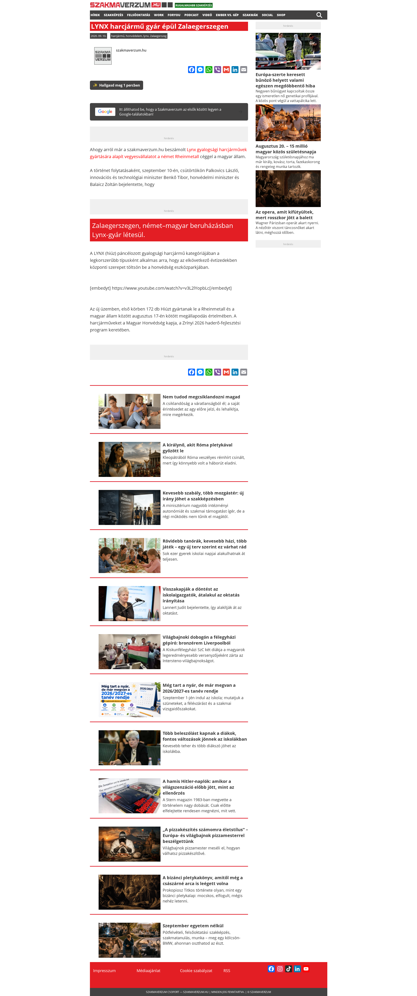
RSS (226, 970)
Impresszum (104, 970)
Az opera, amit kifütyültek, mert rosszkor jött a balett (285, 215)
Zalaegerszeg (158, 36)
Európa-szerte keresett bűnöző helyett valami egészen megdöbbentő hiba (285, 80)
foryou (174, 14)
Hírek (95, 14)
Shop (281, 14)
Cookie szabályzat (196, 970)
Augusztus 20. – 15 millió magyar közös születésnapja (286, 149)
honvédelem (134, 36)
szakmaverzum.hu (131, 50)
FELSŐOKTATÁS (138, 14)
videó (207, 14)
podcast (191, 14)
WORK (159, 14)
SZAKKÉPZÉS (113, 14)
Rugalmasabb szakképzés (193, 5)
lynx (146, 36)
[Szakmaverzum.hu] (131, 6)
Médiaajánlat (148, 970)
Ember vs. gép (227, 14)
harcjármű (117, 36)
